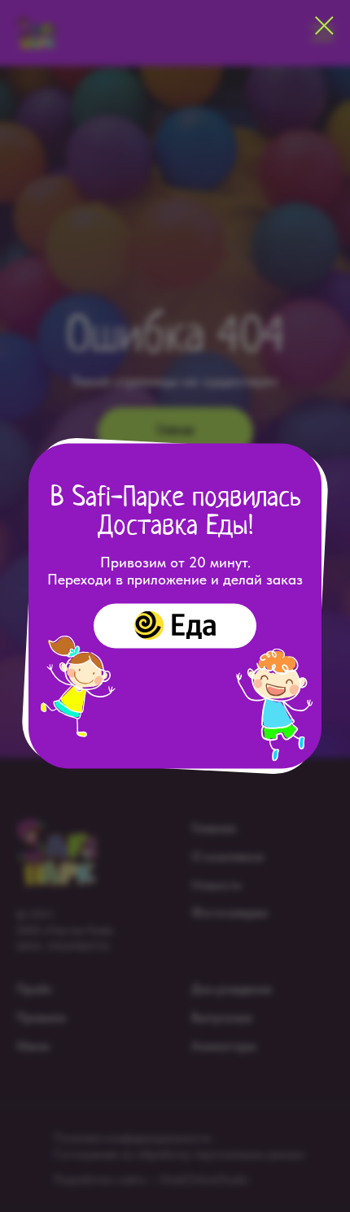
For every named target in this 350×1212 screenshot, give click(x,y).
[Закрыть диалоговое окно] (324, 25)
